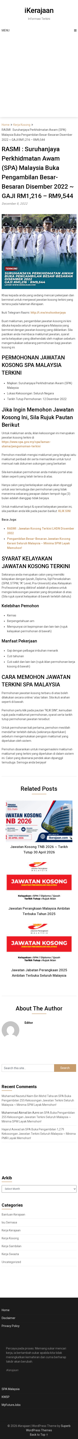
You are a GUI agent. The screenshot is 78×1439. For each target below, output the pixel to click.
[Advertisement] (39, 76)
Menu (6, 30)
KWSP (6, 1397)
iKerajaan (39, 10)
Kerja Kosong (21, 124)
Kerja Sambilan (11, 1246)
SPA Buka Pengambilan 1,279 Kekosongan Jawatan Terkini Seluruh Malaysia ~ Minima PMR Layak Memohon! (39, 1134)
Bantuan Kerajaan (13, 1214)
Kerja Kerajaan (11, 1230)
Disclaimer (8, 1318)
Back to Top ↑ (39, 1434)
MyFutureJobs (11, 1405)
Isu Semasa (9, 1222)
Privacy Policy (11, 1326)
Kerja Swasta (10, 1254)
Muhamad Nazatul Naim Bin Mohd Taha (28, 1096)
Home (6, 124)
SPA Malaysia (11, 1389)
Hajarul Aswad (11, 1129)
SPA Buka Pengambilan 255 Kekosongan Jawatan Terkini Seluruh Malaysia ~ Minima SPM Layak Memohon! (38, 1100)
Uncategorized (11, 1262)
